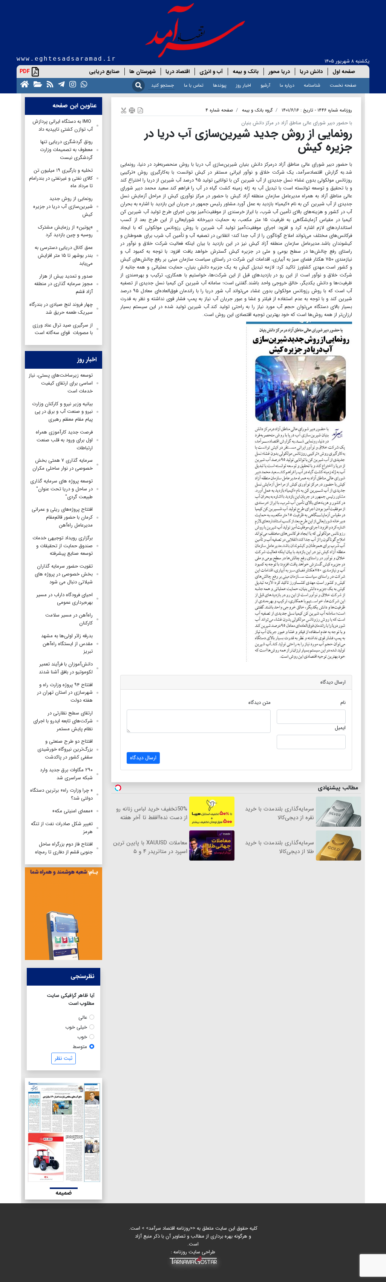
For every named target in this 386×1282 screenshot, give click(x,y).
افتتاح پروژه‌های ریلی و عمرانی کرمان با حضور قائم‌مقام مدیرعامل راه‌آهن (62, 517)
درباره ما (287, 85)
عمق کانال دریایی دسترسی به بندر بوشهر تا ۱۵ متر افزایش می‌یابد (63, 255)
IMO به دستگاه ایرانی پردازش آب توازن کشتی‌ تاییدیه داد (62, 125)
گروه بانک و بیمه (257, 110)
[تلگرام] (60, 84)
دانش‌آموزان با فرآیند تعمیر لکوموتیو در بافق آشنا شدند (66, 668)
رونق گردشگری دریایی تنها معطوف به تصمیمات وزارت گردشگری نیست (66, 150)
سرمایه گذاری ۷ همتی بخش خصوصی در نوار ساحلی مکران (62, 464)
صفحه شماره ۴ (219, 110)
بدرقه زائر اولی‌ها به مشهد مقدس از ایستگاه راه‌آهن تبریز (67, 644)
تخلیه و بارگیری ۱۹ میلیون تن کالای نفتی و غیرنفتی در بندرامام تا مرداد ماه (61, 178)
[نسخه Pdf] (140, 110)
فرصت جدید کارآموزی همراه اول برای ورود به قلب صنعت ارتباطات (64, 440)
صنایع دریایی (104, 71)
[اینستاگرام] (71, 84)
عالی (82, 1017)
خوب (82, 1037)
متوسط (80, 1047)
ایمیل (340, 728)
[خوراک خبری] (49, 84)
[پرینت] (132, 110)
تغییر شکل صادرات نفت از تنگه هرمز (62, 828)
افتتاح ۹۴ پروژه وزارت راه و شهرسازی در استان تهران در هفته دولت (65, 693)
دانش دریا (311, 71)
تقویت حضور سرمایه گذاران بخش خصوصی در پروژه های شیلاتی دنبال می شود (64, 574)
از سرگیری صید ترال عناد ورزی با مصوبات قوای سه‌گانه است (62, 329)
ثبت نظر (63, 1058)
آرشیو (265, 85)
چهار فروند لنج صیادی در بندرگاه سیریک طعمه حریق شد (61, 308)
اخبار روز (243, 85)
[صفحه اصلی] (23, 84)
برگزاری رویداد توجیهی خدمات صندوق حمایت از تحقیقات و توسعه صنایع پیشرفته (62, 546)
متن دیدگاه (259, 703)
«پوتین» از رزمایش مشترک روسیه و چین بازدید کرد (65, 231)
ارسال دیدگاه (143, 758)
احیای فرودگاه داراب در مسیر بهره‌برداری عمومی (64, 599)
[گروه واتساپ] (82, 84)
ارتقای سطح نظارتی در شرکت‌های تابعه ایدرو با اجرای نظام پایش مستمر (63, 721)
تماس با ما (194, 85)
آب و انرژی (211, 71)
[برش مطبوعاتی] (123, 110)
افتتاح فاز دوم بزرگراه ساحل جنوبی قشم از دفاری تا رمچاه (64, 848)
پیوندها (220, 85)
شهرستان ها (142, 71)
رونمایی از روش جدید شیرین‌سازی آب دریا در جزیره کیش (63, 206)
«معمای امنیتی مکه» (72, 811)
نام (343, 703)
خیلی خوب (76, 1027)
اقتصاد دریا (177, 71)
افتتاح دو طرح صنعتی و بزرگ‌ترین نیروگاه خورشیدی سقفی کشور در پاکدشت (65, 749)
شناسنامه (312, 85)
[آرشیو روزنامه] (36, 84)
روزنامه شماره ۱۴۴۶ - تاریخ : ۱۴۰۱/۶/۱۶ (317, 110)
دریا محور (279, 71)
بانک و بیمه (246, 71)
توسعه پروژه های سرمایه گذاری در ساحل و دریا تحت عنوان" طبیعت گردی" (61, 489)
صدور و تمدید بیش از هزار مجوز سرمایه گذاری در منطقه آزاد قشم (63, 284)
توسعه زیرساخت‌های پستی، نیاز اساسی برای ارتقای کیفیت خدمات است (61, 383)
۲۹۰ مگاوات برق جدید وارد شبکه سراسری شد (66, 774)
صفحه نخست (343, 85)
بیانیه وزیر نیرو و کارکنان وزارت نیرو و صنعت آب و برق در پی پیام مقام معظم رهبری (62, 412)
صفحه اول (343, 71)
